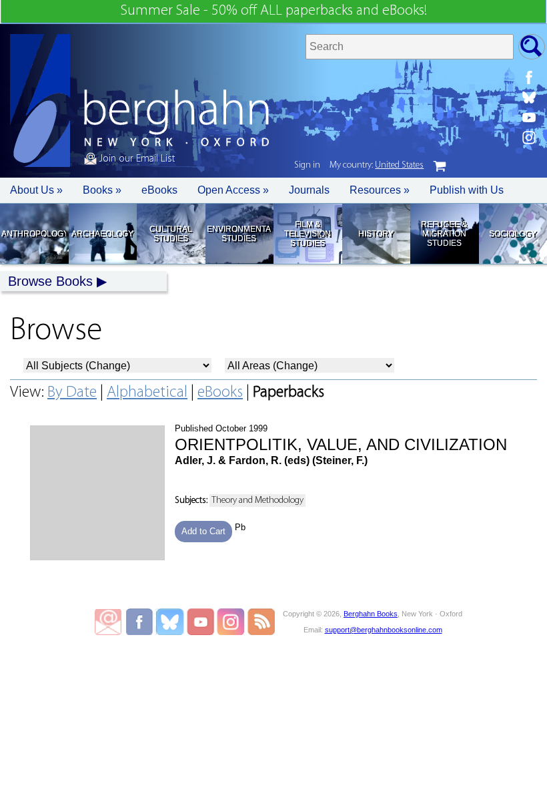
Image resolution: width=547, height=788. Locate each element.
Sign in (307, 165)
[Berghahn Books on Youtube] (529, 118)
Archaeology (102, 233)
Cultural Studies (170, 233)
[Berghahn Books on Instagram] (529, 138)
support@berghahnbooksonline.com (383, 630)
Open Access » (233, 190)
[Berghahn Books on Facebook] (529, 77)
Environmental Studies (239, 233)
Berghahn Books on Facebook (141, 621)
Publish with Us (467, 190)
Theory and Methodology (257, 501)
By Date (72, 393)
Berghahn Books (371, 614)
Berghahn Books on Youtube (201, 621)
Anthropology (33, 233)
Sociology (512, 233)
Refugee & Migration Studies (444, 234)
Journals (309, 190)
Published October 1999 (341, 444)
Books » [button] (102, 190)
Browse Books (50, 281)
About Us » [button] (36, 190)
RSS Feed (261, 621)
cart (439, 166)
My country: (377, 165)
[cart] (440, 166)
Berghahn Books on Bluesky (171, 621)
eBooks (159, 190)
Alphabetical (147, 393)
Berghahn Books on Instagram (231, 621)
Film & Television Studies (307, 234)
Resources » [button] (380, 190)
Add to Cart (203, 531)
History (376, 233)
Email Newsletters (108, 621)
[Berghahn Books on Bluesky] (529, 97)
